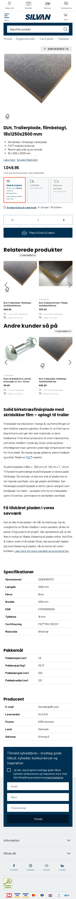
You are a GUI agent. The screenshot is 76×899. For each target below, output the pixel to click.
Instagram (31, 870)
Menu (7, 20)
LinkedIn (62, 870)
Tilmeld (38, 819)
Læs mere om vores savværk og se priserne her (41, 551)
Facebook (14, 870)
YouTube (46, 870)
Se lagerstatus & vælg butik (22, 207)
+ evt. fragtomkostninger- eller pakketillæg (24, 172)
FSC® (29, 457)
